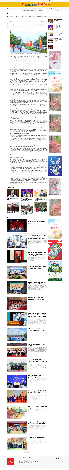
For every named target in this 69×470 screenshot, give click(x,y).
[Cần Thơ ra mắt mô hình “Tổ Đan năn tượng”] (17, 412)
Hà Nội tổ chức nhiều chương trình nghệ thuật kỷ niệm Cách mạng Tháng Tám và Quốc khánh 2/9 (27, 199)
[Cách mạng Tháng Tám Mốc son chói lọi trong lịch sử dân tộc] (13, 206)
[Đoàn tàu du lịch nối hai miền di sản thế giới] (17, 350)
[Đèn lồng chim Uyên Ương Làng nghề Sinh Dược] (50, 47)
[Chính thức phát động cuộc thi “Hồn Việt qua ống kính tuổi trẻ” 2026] (17, 303)
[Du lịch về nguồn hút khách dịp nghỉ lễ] (40, 206)
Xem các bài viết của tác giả (43, 21)
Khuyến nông (36, 8)
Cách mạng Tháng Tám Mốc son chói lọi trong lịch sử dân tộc (58, 39)
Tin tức (10, 8)
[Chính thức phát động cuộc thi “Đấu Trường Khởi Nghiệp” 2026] (17, 287)
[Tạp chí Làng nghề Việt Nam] (11, 461)
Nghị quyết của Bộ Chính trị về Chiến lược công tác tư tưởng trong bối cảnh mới (37, 221)
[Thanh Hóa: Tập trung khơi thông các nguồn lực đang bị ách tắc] (17, 381)
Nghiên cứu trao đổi (54, 8)
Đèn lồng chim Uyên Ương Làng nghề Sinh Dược (58, 45)
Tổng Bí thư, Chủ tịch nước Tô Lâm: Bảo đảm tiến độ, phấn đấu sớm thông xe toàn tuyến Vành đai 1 (37, 237)
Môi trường (48, 8)
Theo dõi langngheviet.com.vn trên (38, 24)
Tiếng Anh (50, 1)
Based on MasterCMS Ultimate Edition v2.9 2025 (14, 468)
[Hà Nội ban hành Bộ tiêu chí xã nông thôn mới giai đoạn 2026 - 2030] (17, 334)
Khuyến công (31, 8)
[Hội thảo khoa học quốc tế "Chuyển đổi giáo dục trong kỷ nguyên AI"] (17, 272)
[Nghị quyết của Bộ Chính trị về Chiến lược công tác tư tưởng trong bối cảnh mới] (17, 225)
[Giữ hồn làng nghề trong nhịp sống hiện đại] (13, 193)
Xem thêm (27, 452)
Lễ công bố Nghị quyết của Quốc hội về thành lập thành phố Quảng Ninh (37, 391)
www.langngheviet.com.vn (47, 465)
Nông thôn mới (23, 8)
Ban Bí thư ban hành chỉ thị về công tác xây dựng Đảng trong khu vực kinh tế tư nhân (40, 199)
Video (59, 8)
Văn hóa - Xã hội (42, 8)
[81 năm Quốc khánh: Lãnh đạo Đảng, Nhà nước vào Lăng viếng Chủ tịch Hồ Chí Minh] (17, 365)
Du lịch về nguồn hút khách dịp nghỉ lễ (40, 211)
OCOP (27, 8)
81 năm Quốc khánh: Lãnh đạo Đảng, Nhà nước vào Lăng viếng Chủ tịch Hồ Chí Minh (37, 361)
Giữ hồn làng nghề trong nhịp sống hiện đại (24, 10)
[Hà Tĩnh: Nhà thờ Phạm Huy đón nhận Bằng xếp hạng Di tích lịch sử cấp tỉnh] (17, 443)
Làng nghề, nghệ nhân (16, 8)
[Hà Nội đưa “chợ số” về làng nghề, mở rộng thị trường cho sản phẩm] (17, 427)
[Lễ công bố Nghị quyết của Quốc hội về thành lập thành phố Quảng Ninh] (17, 396)
